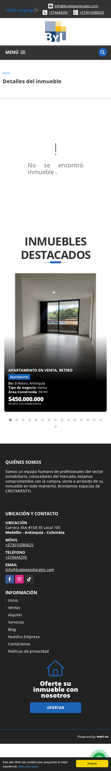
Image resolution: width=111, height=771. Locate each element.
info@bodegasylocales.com (76, 6)
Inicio (6, 73)
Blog (12, 629)
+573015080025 (91, 12)
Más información (29, 766)
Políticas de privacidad (28, 651)
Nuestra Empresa (24, 636)
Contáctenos (19, 643)
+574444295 (58, 12)
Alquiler (15, 614)
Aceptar (92, 763)
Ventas (14, 607)
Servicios (16, 622)
